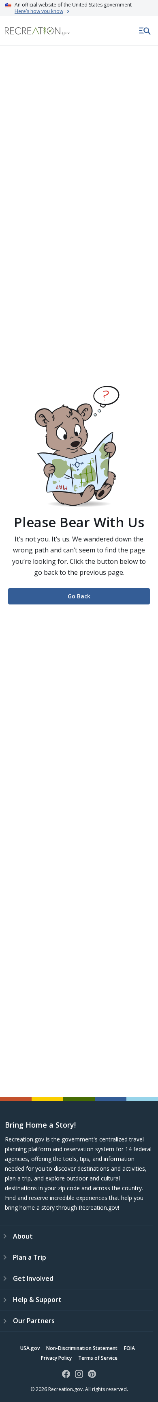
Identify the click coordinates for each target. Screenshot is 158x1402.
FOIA (129, 1348)
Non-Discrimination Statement (81, 1348)
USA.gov (30, 1348)
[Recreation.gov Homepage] (37, 31)
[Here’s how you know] (79, 8)
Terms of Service (97, 1357)
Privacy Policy (56, 1357)
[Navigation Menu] (145, 31)
